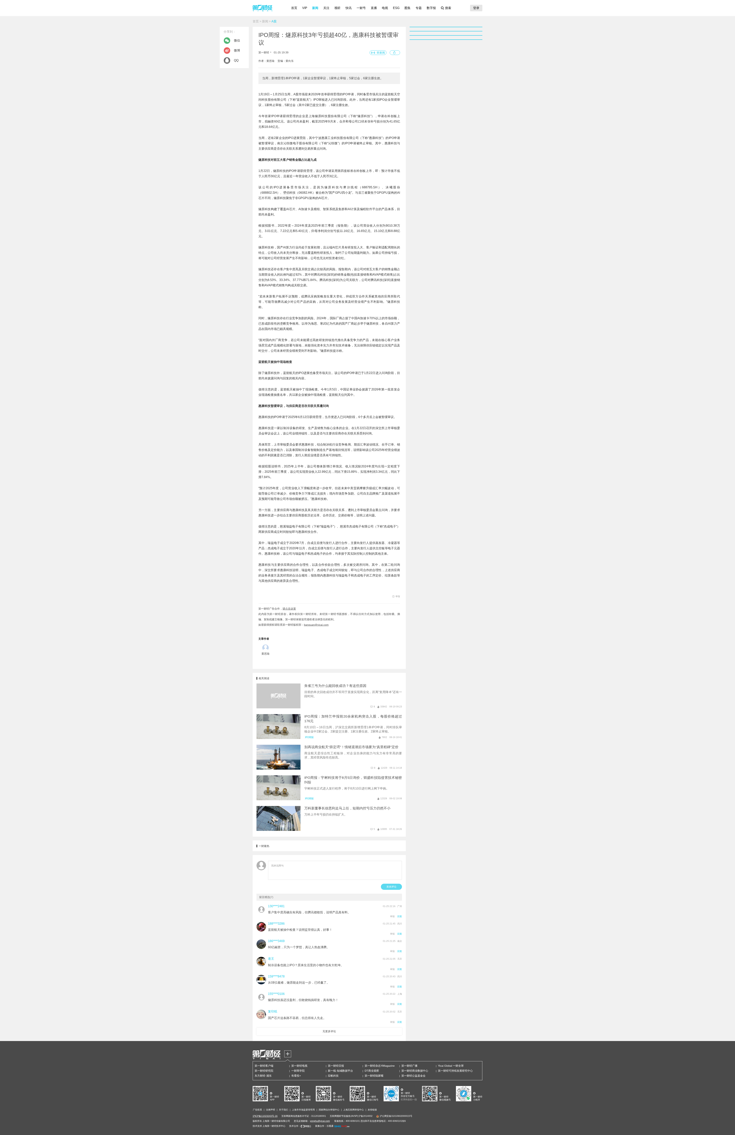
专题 (419, 8)
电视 (385, 8)
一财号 (361, 8)
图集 (407, 8)
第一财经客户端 (264, 1065)
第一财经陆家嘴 (374, 1075)
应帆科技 (333, 1075)
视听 (337, 8)
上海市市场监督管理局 (303, 1109)
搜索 (448, 8)
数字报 (431, 8)
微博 (237, 50)
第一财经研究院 (264, 1070)
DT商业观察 (372, 1070)
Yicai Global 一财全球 (451, 1065)
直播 (374, 8)
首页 (294, 8)
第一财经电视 (299, 1065)
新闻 (315, 8)
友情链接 (372, 1109)
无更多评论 (329, 1031)
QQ (236, 60)
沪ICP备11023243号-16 (265, 1116)
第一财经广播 (409, 1065)
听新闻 (381, 52)
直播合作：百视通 (324, 1126)
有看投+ (296, 1075)
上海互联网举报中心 (353, 1109)
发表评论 (391, 886)
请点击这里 (289, 608)
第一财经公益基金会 (413, 1075)
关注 (326, 8)
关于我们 (283, 1109)
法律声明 (270, 1109)
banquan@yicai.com (316, 624)
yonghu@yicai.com (320, 1121)
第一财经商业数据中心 (414, 1070)
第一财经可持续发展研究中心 (455, 1070)
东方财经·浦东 (263, 1075)
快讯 (348, 8)
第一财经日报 (336, 1065)
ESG (396, 8)
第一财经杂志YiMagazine (380, 1065)
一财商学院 (298, 1070)
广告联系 (257, 1109)
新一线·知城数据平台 (340, 1070)
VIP (304, 8)
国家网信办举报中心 (329, 1109)
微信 (237, 40)
